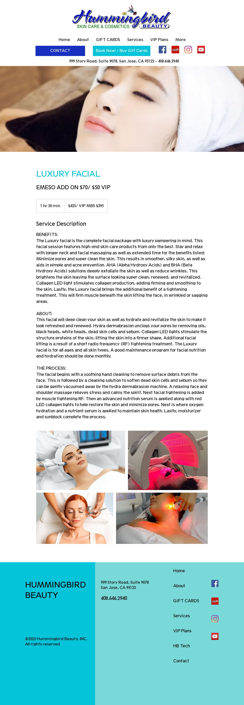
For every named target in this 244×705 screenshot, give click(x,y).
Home (179, 570)
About (179, 586)
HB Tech (181, 646)
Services (181, 616)
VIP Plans (182, 631)
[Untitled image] (80, 460)
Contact (181, 661)
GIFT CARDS (186, 601)
